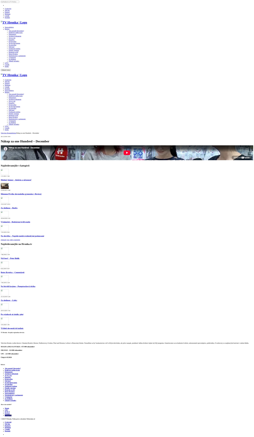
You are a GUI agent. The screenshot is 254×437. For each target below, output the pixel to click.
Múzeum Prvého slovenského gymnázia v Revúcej (21, 194)
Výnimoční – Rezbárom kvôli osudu (15, 222)
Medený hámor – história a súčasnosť (16, 180)
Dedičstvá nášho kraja (16, 32)
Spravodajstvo (9, 27)
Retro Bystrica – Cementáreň (12, 272)
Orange (7, 414)
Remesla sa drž (13, 52)
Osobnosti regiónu (14, 49)
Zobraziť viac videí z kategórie (10, 240)
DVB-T (7, 412)
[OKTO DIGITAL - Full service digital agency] (38, 419)
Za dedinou (12, 59)
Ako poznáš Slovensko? (16, 31)
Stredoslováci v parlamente (17, 56)
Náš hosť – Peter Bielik (10, 258)
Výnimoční (12, 57)
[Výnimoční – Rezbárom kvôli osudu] (5, 216)
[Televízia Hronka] (14, 22)
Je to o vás (12, 38)
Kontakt (7, 17)
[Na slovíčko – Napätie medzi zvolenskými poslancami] (5, 230)
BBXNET (8, 415)
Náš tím (7, 10)
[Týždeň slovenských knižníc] (5, 323)
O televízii (8, 9)
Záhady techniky (14, 61)
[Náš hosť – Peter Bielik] (5, 253)
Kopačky (11, 40)
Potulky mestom (14, 50)
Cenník (7, 16)
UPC (6, 410)
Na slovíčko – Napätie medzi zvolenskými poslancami (22, 236)
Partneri (7, 12)
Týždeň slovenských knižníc (12, 328)
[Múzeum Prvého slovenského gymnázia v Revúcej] (5, 188)
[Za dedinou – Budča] (5, 202)
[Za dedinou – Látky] (5, 295)
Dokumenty (12, 34)
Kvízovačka (12, 41)
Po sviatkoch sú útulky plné (12, 314)
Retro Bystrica (13, 54)
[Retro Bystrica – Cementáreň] (5, 267)
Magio (7, 408)
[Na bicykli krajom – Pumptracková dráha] (5, 281)
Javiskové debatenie (15, 36)
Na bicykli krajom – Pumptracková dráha (18, 286)
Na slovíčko (12, 45)
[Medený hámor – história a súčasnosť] (5, 174)
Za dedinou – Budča (9, 208)
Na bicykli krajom (14, 43)
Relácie (7, 29)
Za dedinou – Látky (9, 300)
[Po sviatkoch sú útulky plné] (5, 309)
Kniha (7, 66)
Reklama (7, 14)
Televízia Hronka (6, 133)
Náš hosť (11, 47)
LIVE (6, 63)
